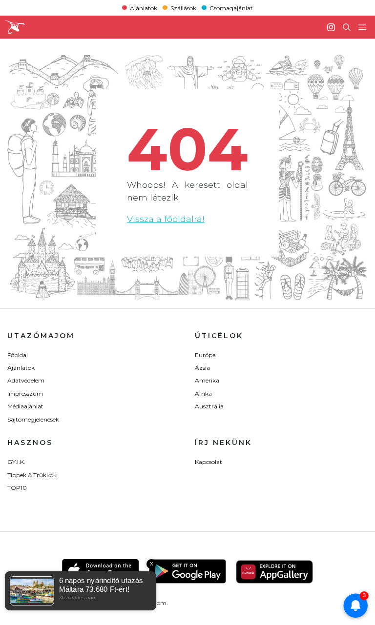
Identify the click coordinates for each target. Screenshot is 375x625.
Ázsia (202, 367)
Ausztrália (209, 406)
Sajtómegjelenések (33, 419)
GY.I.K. (16, 461)
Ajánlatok (143, 7)
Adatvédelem (25, 380)
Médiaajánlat (25, 406)
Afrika (203, 393)
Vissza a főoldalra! (166, 219)
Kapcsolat (208, 461)
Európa (205, 355)
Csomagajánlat (231, 7)
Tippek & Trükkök (32, 475)
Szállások (183, 7)
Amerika (207, 380)
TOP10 (17, 487)
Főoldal (17, 355)
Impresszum (25, 393)
